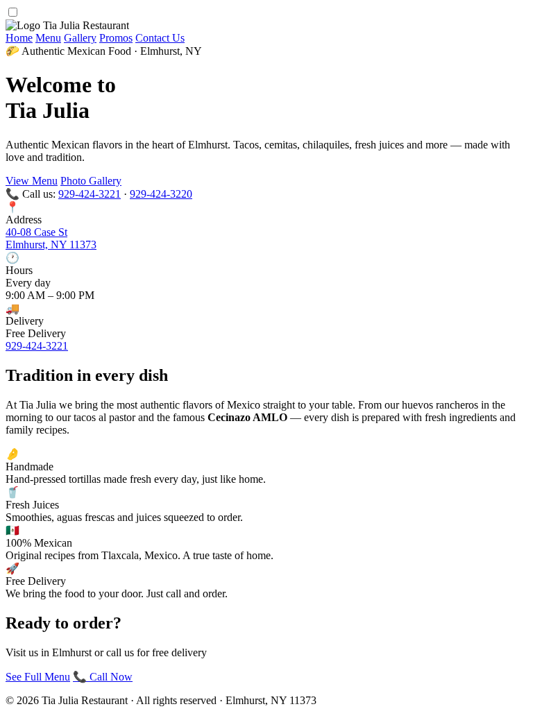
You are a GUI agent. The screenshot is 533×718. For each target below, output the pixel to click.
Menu (48, 38)
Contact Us (160, 38)
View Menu (32, 181)
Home (19, 38)
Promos (116, 38)
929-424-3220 (161, 194)
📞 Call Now (103, 677)
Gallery (80, 38)
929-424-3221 (89, 194)
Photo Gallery (90, 181)
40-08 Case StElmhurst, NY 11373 (51, 238)
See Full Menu (38, 677)
